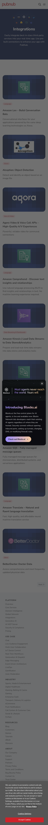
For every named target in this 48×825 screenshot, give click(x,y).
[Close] (42, 383)
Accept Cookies (24, 820)
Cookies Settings (24, 814)
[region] (24, 803)
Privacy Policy (31, 806)
